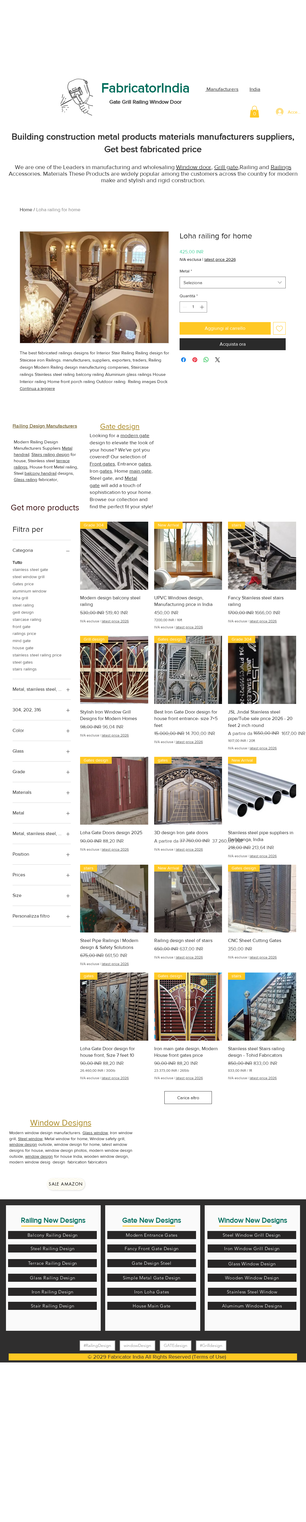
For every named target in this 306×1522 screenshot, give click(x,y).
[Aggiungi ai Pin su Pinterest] (194, 359)
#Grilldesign (211, 1345)
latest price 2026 (220, 259)
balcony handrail (40, 473)
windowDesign (137, 1345)
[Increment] (202, 307)
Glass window (95, 1132)
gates (144, 463)
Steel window (30, 1138)
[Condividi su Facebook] (183, 359)
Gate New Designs (151, 1220)
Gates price (23, 583)
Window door (193, 167)
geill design (23, 612)
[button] (254, 111)
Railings (281, 167)
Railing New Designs (53, 1220)
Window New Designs (252, 1220)
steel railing (23, 605)
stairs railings (25, 669)
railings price (24, 633)
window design (23, 1144)
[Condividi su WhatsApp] (206, 359)
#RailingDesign (97, 1345)
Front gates (102, 463)
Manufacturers (221, 89)
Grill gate (226, 167)
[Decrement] (184, 307)
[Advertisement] (45, 37)
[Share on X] (217, 359)
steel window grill (29, 576)
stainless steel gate (30, 569)
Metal (186, 271)
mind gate (22, 640)
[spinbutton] (193, 307)
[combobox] (233, 282)
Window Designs (60, 1122)
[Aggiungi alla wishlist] (279, 328)
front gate (21, 626)
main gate (140, 471)
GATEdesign (175, 1345)
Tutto (17, 562)
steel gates (23, 662)
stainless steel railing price (37, 655)
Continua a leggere (37, 388)
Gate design (120, 426)
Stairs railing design (50, 454)
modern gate (134, 435)
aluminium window (29, 591)
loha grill (20, 597)
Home (26, 209)
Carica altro (188, 1097)
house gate (23, 647)
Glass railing (25, 479)
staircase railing (27, 619)
